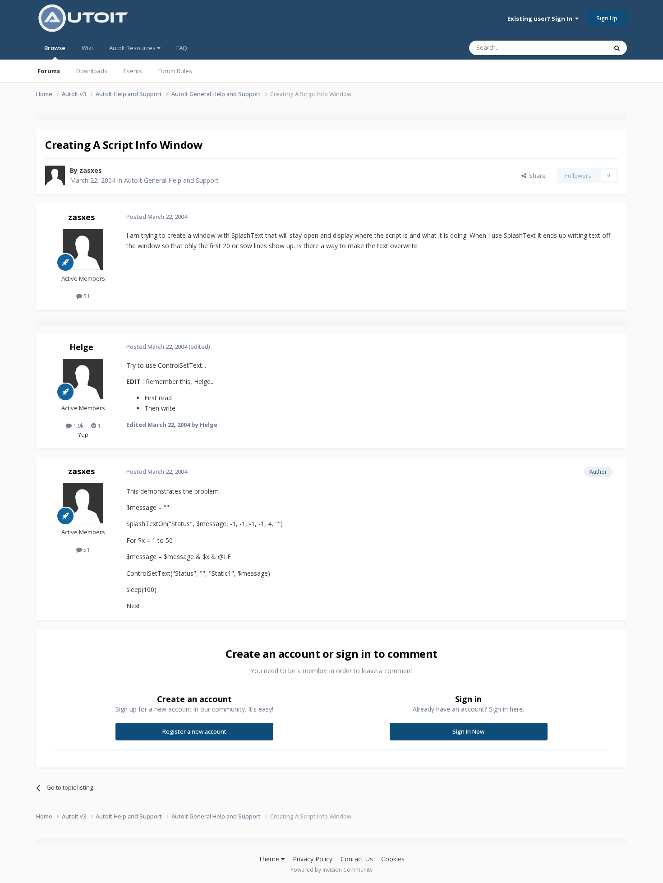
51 (86, 296)
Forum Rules (175, 71)
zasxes (90, 170)
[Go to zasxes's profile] (55, 175)
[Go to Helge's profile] (83, 379)
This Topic (582, 47)
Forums (48, 71)
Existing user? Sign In (541, 18)
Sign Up (606, 18)
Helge (81, 347)
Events (133, 71)
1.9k (78, 425)
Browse (54, 48)
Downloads (91, 71)
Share (536, 175)
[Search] (617, 48)
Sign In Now (468, 731)
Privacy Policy (312, 859)
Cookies (393, 859)
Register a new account (194, 731)
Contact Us (357, 859)
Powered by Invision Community (331, 870)
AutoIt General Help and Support (171, 180)
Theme (269, 859)
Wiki (87, 48)
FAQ (181, 48)
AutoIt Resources (133, 48)
